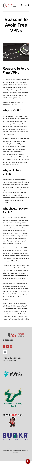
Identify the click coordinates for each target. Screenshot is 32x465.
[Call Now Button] (28, 461)
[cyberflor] (13, 364)
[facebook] (4, 346)
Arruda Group (11, 303)
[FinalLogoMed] (9, 4)
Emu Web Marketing (7, 450)
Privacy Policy (25, 450)
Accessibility (16, 452)
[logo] (15, 433)
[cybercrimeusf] (13, 387)
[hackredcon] (13, 410)
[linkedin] (11, 346)
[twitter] (7, 346)
